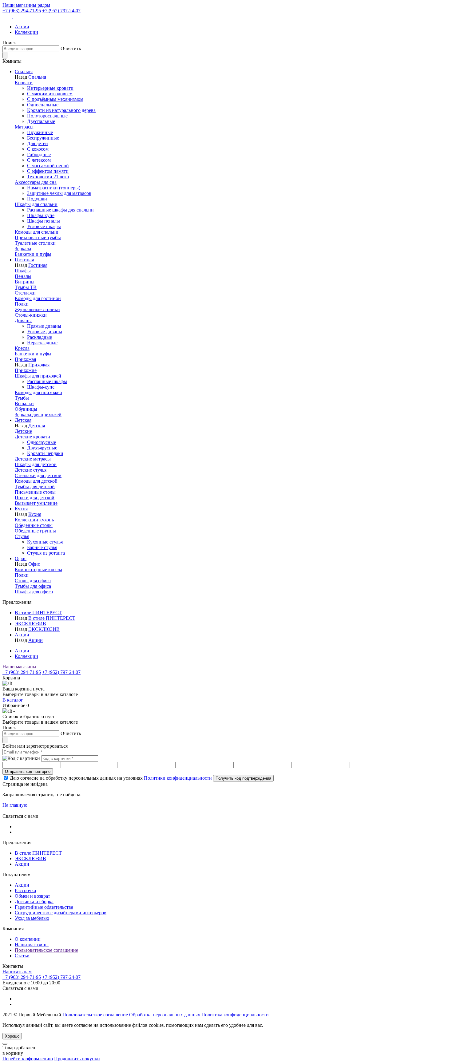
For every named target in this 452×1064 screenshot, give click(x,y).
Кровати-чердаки (45, 453)
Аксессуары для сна (36, 182)
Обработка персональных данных (164, 1014)
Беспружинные (43, 137)
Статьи (22, 955)
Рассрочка (25, 890)
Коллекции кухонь (34, 519)
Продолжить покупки (77, 1058)
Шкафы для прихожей (38, 375)
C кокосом (38, 149)
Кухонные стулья (45, 541)
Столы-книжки (31, 315)
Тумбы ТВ (26, 287)
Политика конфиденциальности (235, 1014)
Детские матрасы (33, 458)
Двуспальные (41, 121)
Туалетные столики (35, 243)
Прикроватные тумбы (38, 237)
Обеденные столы (34, 525)
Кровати (24, 82)
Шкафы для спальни (36, 204)
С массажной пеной (48, 165)
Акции (22, 26)
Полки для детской (34, 497)
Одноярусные (41, 442)
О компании (28, 939)
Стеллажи (25, 292)
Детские (23, 431)
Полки (22, 304)
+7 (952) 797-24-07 (61, 10)
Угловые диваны (44, 331)
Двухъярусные (42, 447)
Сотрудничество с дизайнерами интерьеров (60, 912)
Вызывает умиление (36, 503)
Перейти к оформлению (27, 1058)
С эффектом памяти (48, 171)
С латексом (39, 160)
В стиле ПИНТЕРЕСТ (38, 612)
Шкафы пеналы (43, 220)
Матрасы (24, 126)
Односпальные (42, 104)
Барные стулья (42, 547)
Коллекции (26, 32)
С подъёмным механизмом (55, 99)
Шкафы (23, 270)
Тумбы (22, 398)
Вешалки (24, 403)
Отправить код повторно (27, 771)
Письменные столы (35, 492)
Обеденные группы (35, 530)
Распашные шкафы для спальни (60, 209)
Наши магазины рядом (26, 5)
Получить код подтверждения (243, 778)
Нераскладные (42, 342)
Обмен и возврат (32, 896)
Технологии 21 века (48, 176)
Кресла (22, 348)
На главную (14, 805)
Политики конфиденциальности (178, 778)
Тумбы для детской (35, 486)
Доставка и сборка (34, 901)
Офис (20, 558)
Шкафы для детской (36, 464)
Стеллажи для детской (38, 475)
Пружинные (40, 132)
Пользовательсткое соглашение (95, 1014)
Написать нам (17, 971)
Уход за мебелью (32, 918)
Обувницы (26, 409)
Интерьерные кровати (50, 88)
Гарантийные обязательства (44, 907)
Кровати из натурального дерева (61, 110)
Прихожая (25, 359)
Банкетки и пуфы (33, 254)
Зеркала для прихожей (38, 414)
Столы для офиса (33, 580)
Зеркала (23, 248)
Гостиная (24, 259)
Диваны (23, 320)
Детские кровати (32, 436)
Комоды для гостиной (38, 298)
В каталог (12, 699)
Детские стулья (30, 470)
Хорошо (12, 1036)
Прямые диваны (44, 326)
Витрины (24, 281)
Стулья (22, 536)
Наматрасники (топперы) (53, 187)
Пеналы (23, 276)
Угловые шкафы (44, 226)
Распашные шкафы (47, 381)
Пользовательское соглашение (46, 950)
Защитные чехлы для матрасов (59, 193)
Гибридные (39, 154)
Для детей (37, 143)
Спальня (24, 71)
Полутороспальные (47, 115)
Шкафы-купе (40, 215)
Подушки (37, 198)
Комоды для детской (36, 481)
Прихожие (26, 370)
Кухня (21, 508)
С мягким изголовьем (50, 93)
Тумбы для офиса (33, 586)
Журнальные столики (37, 309)
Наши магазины (19, 666)
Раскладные (39, 337)
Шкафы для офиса (34, 591)
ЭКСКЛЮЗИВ (30, 623)
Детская (23, 420)
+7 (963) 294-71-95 (21, 10)
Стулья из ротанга (46, 553)
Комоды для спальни (36, 232)
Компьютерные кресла (38, 569)
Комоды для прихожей (38, 392)
